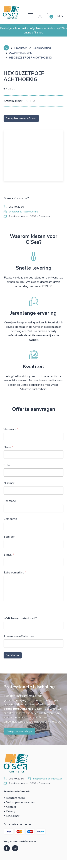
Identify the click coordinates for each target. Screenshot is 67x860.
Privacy (10, 811)
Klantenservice (15, 798)
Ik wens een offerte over (19, 636)
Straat (8, 465)
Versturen (12, 655)
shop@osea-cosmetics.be (23, 211)
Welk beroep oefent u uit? (20, 618)
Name (7, 447)
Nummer (9, 483)
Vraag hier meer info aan (21, 118)
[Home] (6, 47)
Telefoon (9, 537)
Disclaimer (12, 816)
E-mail (8, 555)
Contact (11, 807)
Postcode (10, 501)
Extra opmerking (14, 573)
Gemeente (10, 519)
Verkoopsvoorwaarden (20, 802)
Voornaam (10, 429)
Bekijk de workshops (19, 731)
